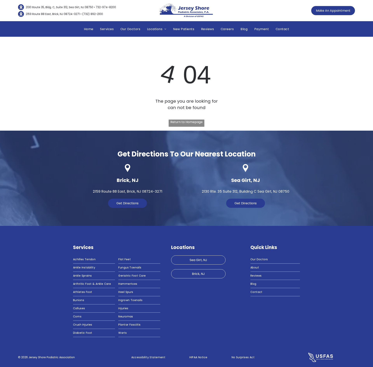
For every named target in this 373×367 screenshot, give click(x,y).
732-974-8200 (106, 7)
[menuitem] (88, 29)
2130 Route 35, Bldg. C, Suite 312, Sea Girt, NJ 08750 (59, 7)
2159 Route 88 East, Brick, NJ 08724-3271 (53, 14)
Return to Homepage (186, 122)
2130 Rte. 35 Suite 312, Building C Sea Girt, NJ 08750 (245, 191)
